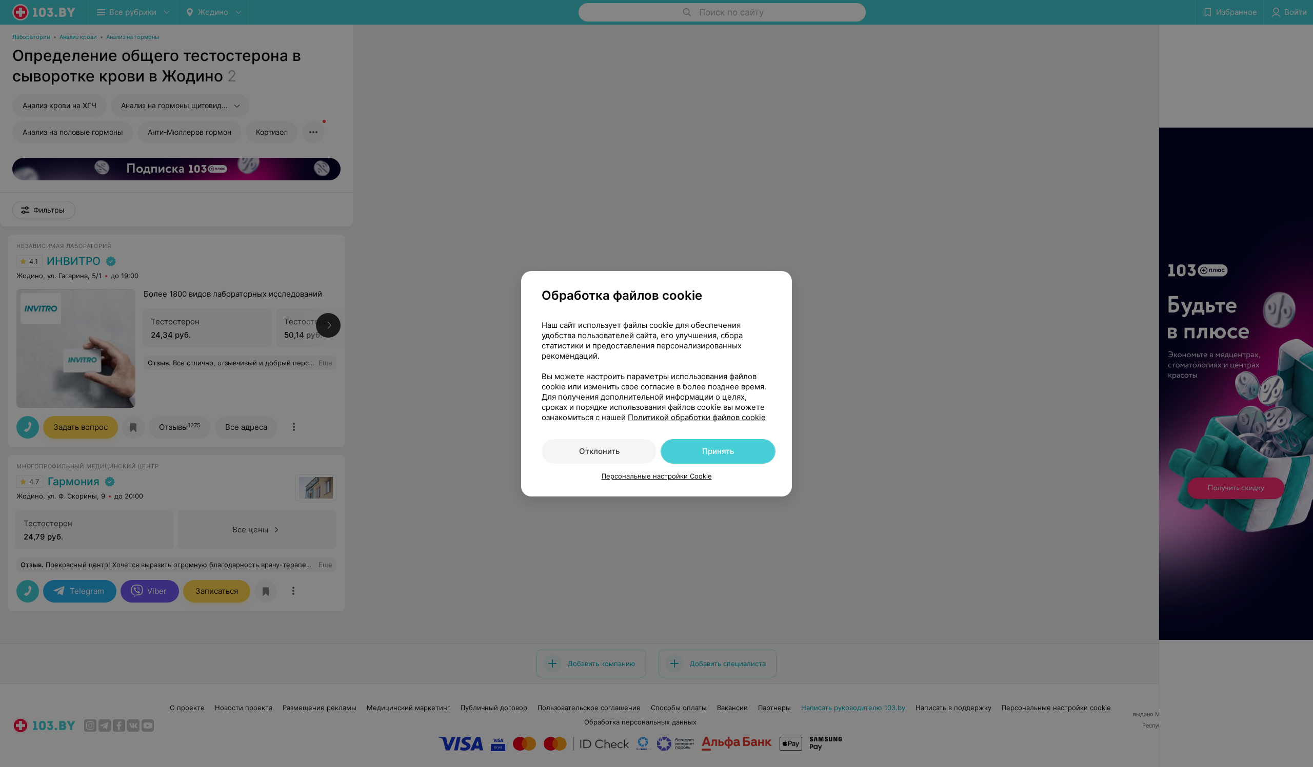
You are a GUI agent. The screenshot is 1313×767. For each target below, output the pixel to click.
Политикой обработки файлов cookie (697, 417)
